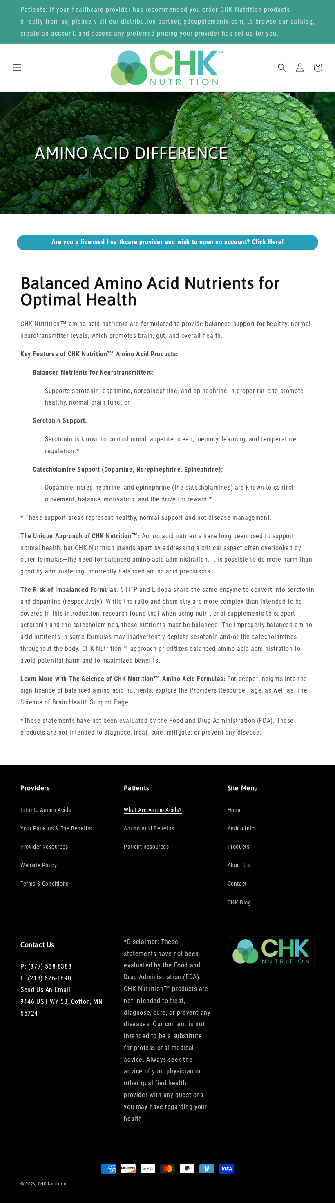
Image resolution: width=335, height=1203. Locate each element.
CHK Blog (239, 902)
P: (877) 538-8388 (45, 966)
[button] (17, 67)
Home (235, 810)
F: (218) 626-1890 (45, 978)
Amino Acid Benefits (149, 828)
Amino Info (241, 828)
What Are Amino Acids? (153, 810)
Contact (237, 883)
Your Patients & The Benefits (56, 828)
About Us (239, 865)
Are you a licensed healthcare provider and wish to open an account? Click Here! (167, 242)
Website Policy (38, 865)
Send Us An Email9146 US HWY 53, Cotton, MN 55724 (61, 1001)
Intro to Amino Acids (45, 810)
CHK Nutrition (52, 1184)
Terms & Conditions (44, 883)
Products (239, 846)
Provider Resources (44, 846)
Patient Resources (146, 846)
